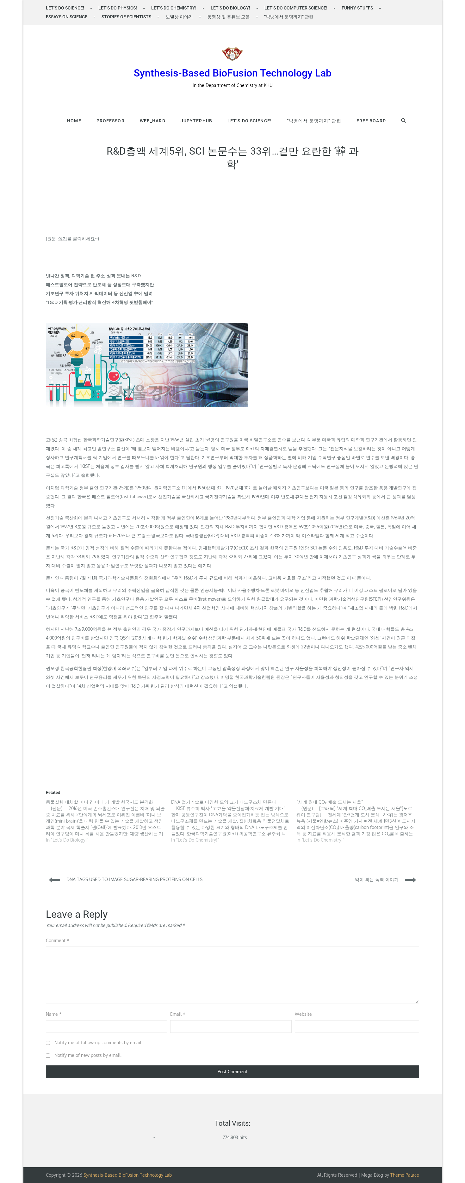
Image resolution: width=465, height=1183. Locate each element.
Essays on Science (66, 16)
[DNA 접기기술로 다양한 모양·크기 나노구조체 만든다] (233, 821)
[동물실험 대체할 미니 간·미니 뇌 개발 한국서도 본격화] (108, 821)
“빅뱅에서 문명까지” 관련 (288, 16)
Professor (110, 120)
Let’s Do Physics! (117, 7)
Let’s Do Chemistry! (173, 7)
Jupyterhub (196, 120)
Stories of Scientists (126, 16)
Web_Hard (152, 120)
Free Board (371, 120)
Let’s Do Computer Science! (295, 7)
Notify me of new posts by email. (87, 1055)
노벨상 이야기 (179, 16)
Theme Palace (404, 1175)
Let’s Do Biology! (230, 7)
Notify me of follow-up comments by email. (98, 1042)
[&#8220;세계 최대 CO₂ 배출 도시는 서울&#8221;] (359, 821)
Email (177, 1014)
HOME (74, 120)
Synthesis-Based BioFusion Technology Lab (233, 73)
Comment (57, 940)
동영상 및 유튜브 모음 (228, 16)
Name (54, 1014)
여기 (62, 238)
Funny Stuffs (357, 7)
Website (303, 1014)
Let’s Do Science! (65, 7)
